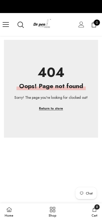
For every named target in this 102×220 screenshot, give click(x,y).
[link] (94, 211)
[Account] (81, 24)
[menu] (6, 24)
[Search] (21, 25)
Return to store (51, 108)
